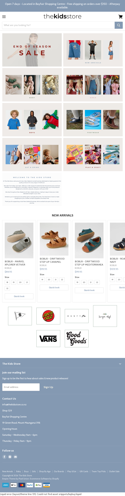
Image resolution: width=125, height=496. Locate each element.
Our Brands (59, 471)
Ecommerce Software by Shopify (44, 478)
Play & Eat (71, 471)
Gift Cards (84, 471)
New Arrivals (7, 471)
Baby (18, 471)
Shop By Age (45, 471)
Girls (34, 471)
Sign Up (48, 387)
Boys (26, 471)
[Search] (119, 25)
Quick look (19, 296)
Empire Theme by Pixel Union (15, 478)
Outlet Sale (114, 471)
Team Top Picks (99, 471)
